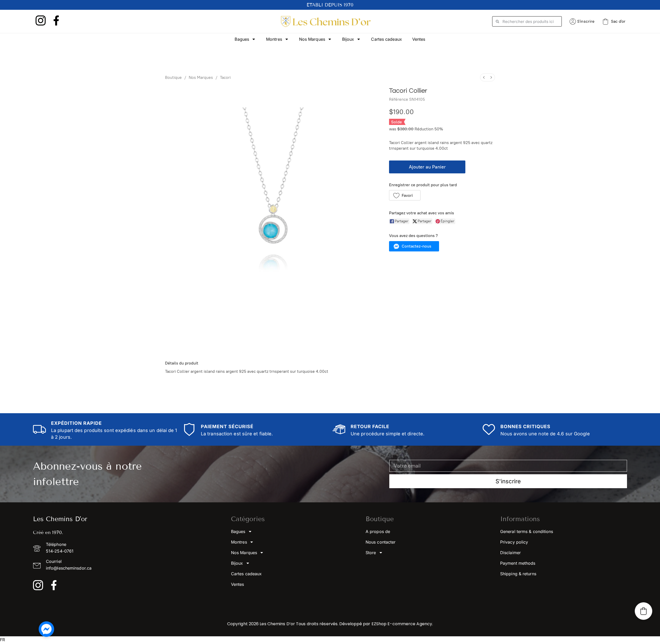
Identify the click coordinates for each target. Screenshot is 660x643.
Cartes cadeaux (386, 39)
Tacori (225, 77)
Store (371, 552)
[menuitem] (484, 77)
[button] (404, 195)
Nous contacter (380, 542)
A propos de (378, 531)
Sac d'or (618, 21)
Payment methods (517, 563)
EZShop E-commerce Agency (402, 624)
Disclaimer (510, 552)
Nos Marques (312, 39)
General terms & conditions (526, 531)
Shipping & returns (518, 573)
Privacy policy (514, 542)
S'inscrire (586, 21)
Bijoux (348, 39)
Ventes (418, 39)
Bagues (242, 39)
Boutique (173, 77)
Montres (274, 39)
